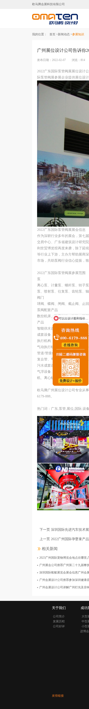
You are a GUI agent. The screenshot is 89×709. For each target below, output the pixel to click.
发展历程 (59, 621)
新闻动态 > (65, 34)
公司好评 (59, 626)
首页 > (53, 34)
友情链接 (58, 695)
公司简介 (59, 616)
